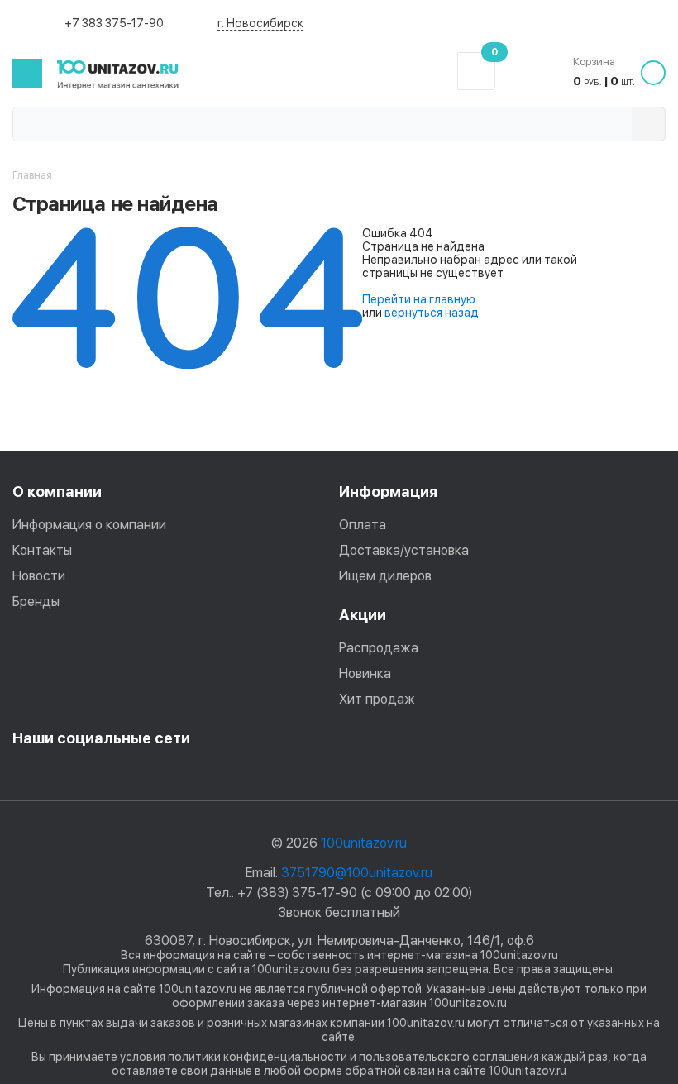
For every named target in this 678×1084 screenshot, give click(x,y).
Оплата (362, 524)
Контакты (42, 550)
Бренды (36, 601)
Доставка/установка (404, 550)
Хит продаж (377, 699)
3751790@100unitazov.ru (356, 873)
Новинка (365, 673)
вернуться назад (431, 312)
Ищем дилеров (385, 576)
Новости (38, 576)
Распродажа (378, 648)
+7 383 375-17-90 (114, 23)
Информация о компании (89, 524)
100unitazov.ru (364, 843)
